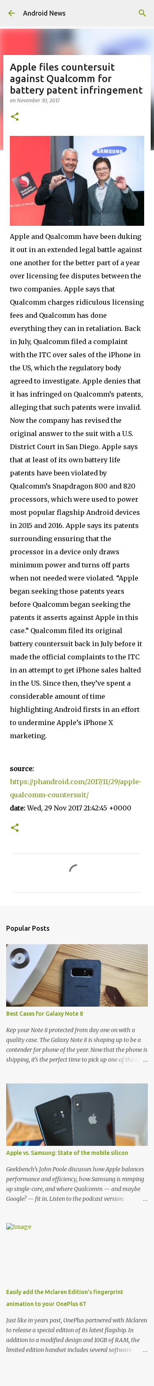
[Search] (142, 13)
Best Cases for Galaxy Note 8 (44, 1013)
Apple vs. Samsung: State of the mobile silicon (67, 1153)
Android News (44, 13)
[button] (15, 117)
